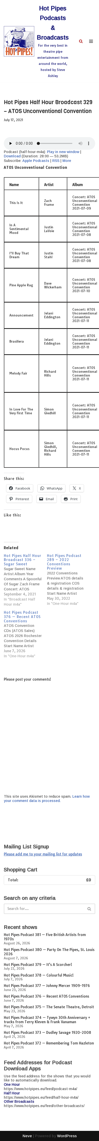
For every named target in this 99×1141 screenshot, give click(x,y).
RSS (55, 161)
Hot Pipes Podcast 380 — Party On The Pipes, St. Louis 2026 (49, 951)
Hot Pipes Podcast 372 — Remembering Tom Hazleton (49, 1043)
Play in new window (63, 152)
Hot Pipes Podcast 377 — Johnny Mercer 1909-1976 (47, 985)
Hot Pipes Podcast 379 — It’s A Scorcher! (38, 964)
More (66, 161)
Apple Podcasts (35, 161)
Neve (27, 1136)
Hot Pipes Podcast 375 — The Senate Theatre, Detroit (49, 1007)
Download (12, 156)
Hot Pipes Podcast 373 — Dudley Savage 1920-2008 (47, 1032)
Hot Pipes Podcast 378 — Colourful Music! (39, 975)
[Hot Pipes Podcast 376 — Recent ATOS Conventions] (25, 634)
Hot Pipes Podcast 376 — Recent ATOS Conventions (46, 996)
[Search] (81, 41)
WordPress (67, 1136)
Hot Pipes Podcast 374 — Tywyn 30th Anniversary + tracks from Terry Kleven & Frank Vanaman (47, 1019)
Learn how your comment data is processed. (47, 798)
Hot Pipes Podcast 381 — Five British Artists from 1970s (45, 936)
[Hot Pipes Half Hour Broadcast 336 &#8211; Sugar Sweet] (25, 580)
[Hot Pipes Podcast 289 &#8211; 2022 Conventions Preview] (68, 580)
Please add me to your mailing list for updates (43, 854)
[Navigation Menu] (91, 41)
